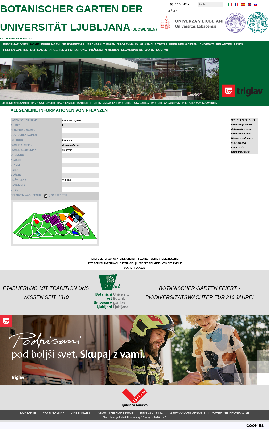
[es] (243, 4)
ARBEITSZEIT (81, 412)
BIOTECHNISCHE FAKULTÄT (16, 38)
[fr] (236, 4)
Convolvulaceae (71, 145)
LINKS (238, 44)
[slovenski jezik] (255, 4)
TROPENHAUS (127, 44)
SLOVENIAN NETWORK (137, 50)
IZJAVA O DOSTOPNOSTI (187, 412)
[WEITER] (155, 259)
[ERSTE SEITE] (99, 259)
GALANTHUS (172, 102)
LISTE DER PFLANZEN (15, 102)
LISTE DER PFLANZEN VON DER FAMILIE (159, 263)
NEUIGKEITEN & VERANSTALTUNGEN (88, 44)
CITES (97, 102)
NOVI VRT (163, 50)
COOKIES (255, 426)
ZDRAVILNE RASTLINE (117, 102)
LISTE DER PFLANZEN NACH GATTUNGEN (110, 263)
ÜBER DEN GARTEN (183, 44)
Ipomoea (67, 140)
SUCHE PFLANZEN (134, 268)
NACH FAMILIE (66, 102)
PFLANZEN (224, 44)
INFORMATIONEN (15, 44)
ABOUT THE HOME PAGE (115, 412)
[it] (230, 4)
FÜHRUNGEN (50, 44)
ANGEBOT (206, 44)
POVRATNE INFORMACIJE (230, 412)
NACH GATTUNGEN (43, 102)
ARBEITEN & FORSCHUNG (68, 50)
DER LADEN (38, 50)
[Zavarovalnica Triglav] (134, 384)
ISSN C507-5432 (151, 412)
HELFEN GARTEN (15, 50)
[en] (249, 4)
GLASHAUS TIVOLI (153, 44)
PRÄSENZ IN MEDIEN (104, 50)
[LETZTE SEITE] (170, 259)
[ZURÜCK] (113, 259)
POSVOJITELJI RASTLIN (147, 102)
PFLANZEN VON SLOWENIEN (199, 102)
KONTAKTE (28, 412)
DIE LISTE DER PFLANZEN (134, 259)
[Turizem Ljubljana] (134, 407)
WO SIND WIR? (53, 412)
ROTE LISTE (84, 102)
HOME (34, 44)
